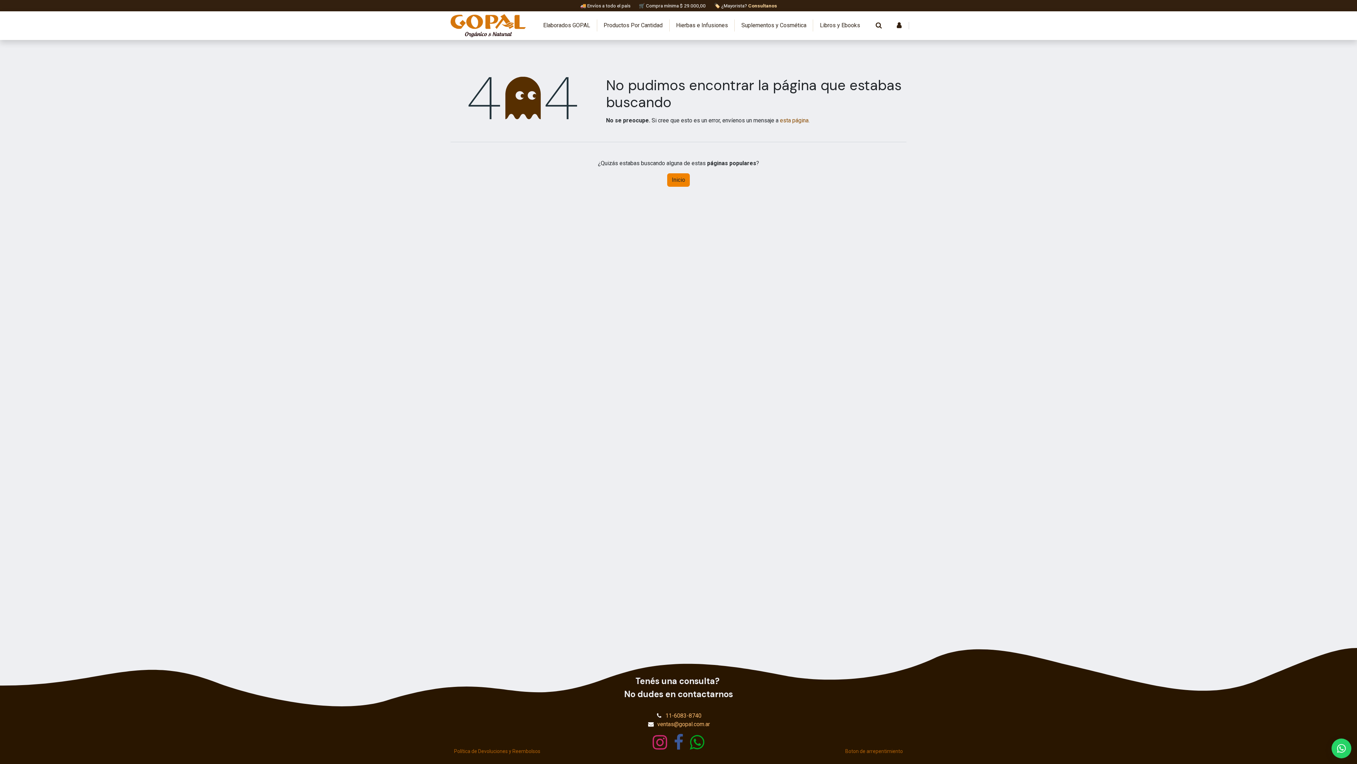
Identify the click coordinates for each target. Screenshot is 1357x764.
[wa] (697, 742)
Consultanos (762, 5)
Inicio (678, 179)
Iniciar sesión (899, 25)
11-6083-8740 (683, 715)
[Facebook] (678, 742)
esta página (794, 120)
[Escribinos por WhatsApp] (1341, 748)
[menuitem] (567, 25)
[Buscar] (878, 25)
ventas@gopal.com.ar (683, 724)
